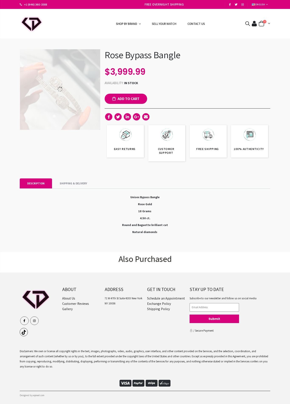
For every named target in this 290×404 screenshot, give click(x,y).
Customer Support (166, 151)
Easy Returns (124, 149)
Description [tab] (36, 183)
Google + (136, 117)
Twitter (118, 117)
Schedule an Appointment (166, 298)
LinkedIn (127, 117)
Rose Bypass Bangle (142, 54)
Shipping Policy (158, 309)
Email (146, 117)
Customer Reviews (75, 303)
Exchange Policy (159, 303)
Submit (214, 319)
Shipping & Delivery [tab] (73, 183)
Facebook (109, 117)
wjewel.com (39, 395)
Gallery (67, 309)
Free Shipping (207, 149)
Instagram (34, 320)
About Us (68, 298)
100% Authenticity (249, 149)
